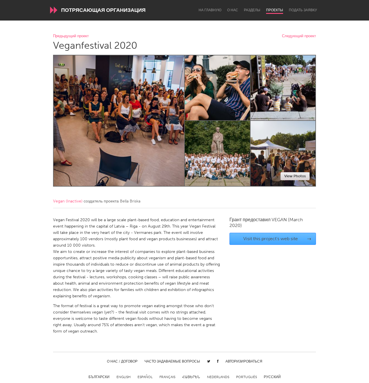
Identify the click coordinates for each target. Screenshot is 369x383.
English (123, 377)
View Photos (295, 176)
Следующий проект (299, 36)
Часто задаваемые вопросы (172, 361)
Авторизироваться (243, 361)
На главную (210, 10)
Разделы (252, 10)
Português (246, 377)
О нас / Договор (122, 361)
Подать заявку (303, 10)
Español (145, 377)
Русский (272, 377)
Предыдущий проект (71, 36)
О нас (232, 10)
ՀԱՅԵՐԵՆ (191, 377)
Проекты (274, 10)
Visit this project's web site (277, 238)
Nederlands (218, 377)
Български (99, 377)
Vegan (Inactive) (67, 201)
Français (167, 377)
